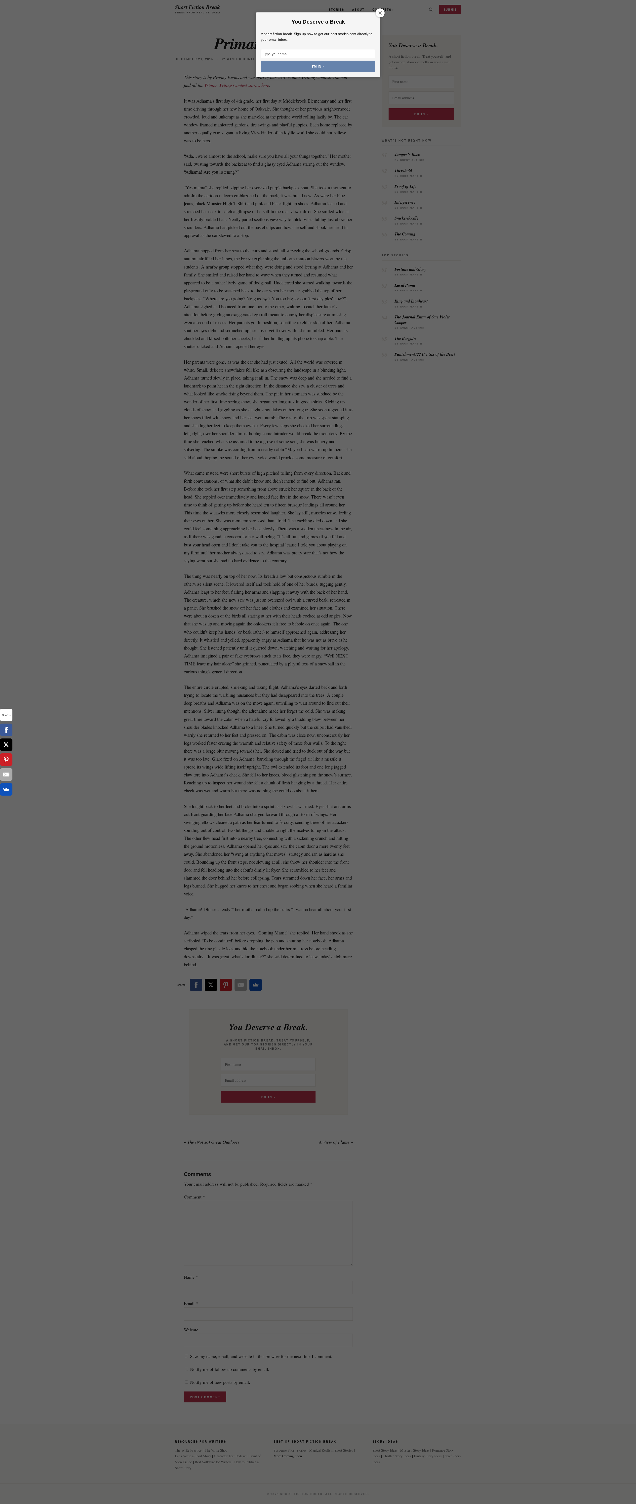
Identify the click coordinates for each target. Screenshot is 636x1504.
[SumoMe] (6, 789)
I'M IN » (318, 66)
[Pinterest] (6, 759)
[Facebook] (6, 730)
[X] (6, 744)
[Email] (6, 774)
